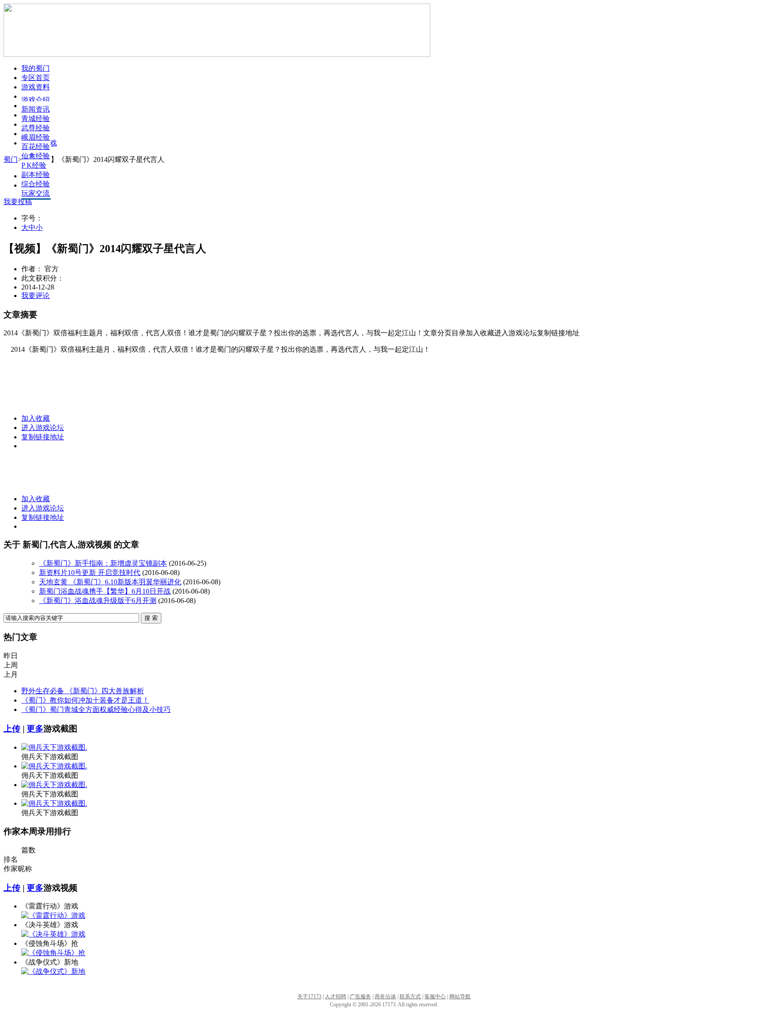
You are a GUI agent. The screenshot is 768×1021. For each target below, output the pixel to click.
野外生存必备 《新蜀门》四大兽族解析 (82, 691)
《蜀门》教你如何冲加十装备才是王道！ (85, 700)
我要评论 (35, 295)
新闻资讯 (35, 109)
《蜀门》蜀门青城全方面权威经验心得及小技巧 (96, 709)
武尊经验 (35, 128)
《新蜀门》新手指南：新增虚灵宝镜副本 (103, 563)
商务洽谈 (385, 996)
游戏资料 (35, 87)
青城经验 (35, 118)
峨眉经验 (35, 137)
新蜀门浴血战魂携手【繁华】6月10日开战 (105, 591)
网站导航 (460, 996)
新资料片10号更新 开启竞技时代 (89, 572)
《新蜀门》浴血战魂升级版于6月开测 (97, 600)
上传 (12, 728)
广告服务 (360, 996)
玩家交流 (35, 193)
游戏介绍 (35, 100)
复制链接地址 (42, 437)
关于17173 (309, 996)
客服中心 (435, 996)
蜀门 (11, 159)
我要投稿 (18, 201)
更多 (35, 728)
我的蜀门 (35, 68)
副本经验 (35, 174)
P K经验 (33, 165)
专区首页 (35, 77)
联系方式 (410, 996)
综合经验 (35, 184)
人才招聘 (335, 996)
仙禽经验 (35, 156)
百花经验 (35, 146)
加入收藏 (35, 418)
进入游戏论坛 (42, 427)
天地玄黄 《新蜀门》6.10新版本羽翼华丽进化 (110, 582)
